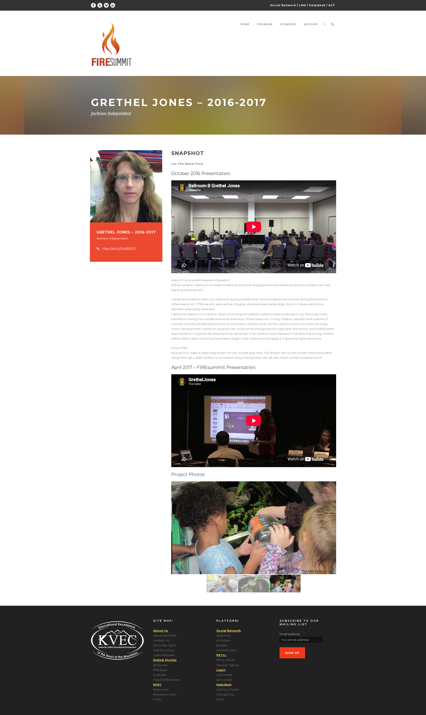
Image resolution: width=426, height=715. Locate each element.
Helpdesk (317, 5)
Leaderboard (226, 650)
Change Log (225, 694)
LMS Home (224, 675)
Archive (311, 24)
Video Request (164, 655)
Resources (160, 689)
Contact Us (161, 640)
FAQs (220, 699)
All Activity (223, 635)
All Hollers (223, 640)
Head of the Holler (166, 679)
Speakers (288, 24)
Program (265, 24)
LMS (302, 5)
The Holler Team (164, 645)
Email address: (290, 634)
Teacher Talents (227, 665)
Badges (222, 645)
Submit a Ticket (227, 689)
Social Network (283, 5)
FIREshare (160, 670)
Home (245, 24)
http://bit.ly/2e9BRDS (119, 249)
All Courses (224, 679)
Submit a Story (163, 650)
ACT (331, 5)
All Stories (160, 665)
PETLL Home (225, 660)
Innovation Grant (165, 694)
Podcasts (159, 675)
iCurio (157, 699)
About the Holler (165, 635)
